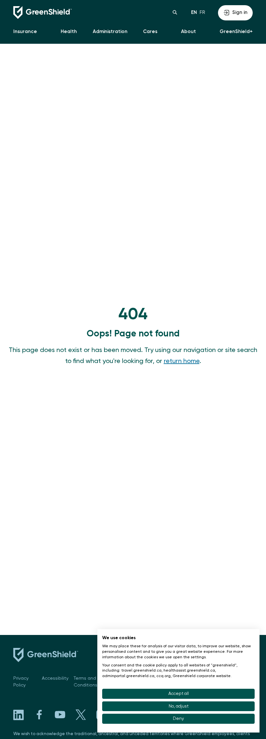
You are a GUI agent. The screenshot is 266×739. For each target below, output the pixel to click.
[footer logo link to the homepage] (45, 656)
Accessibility (55, 678)
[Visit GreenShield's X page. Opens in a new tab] (81, 715)
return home (182, 361)
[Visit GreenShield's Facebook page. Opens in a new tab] (39, 715)
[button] (175, 12)
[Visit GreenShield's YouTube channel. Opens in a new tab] (60, 715)
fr (202, 12)
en (194, 12)
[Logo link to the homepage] (73, 12)
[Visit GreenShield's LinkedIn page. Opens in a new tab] (18, 715)
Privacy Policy (21, 681)
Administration (110, 31)
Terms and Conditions (85, 681)
